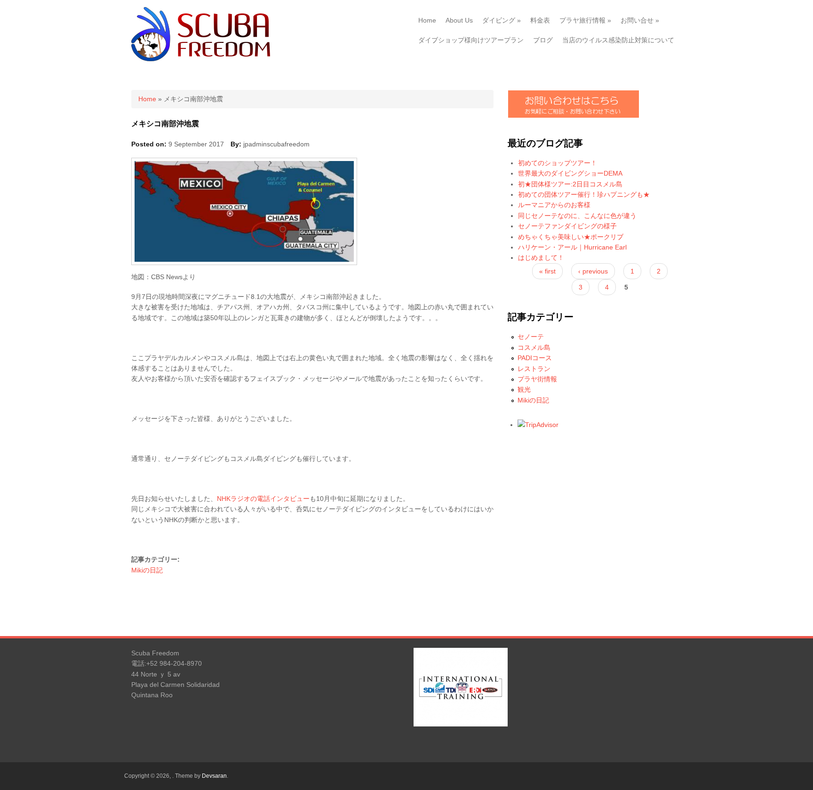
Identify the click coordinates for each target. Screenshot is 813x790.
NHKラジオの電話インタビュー (263, 498)
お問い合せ (640, 20)
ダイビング (501, 20)
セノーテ (531, 336)
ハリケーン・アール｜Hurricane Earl (572, 247)
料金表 (540, 20)
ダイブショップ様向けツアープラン (471, 40)
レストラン (534, 368)
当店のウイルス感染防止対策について (618, 40)
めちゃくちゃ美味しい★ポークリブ (570, 237)
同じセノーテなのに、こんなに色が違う (577, 215)
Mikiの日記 (147, 570)
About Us (459, 20)
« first (547, 271)
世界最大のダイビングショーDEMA (570, 173)
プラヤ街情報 (537, 379)
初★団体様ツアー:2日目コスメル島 (570, 184)
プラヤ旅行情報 (585, 20)
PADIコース (535, 358)
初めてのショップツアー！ (557, 163)
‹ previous (593, 271)
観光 (524, 389)
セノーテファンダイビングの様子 (567, 226)
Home (427, 20)
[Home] (200, 59)
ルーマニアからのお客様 (554, 205)
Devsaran (214, 776)
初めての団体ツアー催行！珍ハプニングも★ (584, 194)
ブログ (543, 40)
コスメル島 (534, 347)
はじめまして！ (541, 257)
